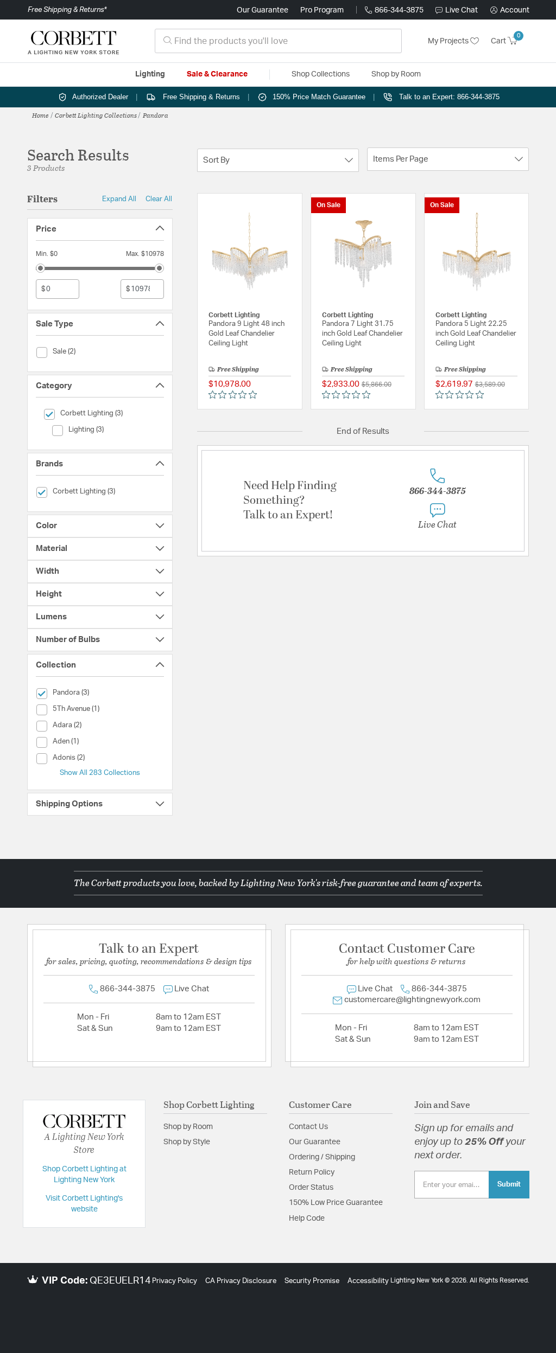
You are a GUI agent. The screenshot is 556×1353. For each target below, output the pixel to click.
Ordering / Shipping (322, 1157)
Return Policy (311, 1172)
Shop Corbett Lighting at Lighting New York (84, 1174)
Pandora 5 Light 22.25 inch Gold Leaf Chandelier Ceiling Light (475, 333)
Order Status (311, 1187)
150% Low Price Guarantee (336, 1203)
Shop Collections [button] (321, 74)
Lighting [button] (150, 74)
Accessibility (368, 1281)
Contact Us (308, 1127)
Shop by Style (186, 1142)
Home (40, 115)
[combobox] (278, 41)
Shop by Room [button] (396, 74)
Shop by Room (188, 1127)
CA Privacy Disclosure (240, 1281)
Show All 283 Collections (100, 773)
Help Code (307, 1218)
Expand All (119, 199)
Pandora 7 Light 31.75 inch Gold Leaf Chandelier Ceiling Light (362, 333)
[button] (509, 10)
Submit (509, 1184)
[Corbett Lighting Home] (73, 41)
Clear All (159, 199)
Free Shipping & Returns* (67, 10)
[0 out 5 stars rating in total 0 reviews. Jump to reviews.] (235, 394)
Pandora (155, 115)
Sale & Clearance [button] (217, 74)
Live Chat (461, 10)
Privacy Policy (174, 1281)
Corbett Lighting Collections (96, 115)
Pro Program (322, 10)
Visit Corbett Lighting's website (84, 1204)
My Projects (449, 41)
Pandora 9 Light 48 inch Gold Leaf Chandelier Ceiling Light (246, 333)
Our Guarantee (262, 10)
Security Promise (312, 1281)
